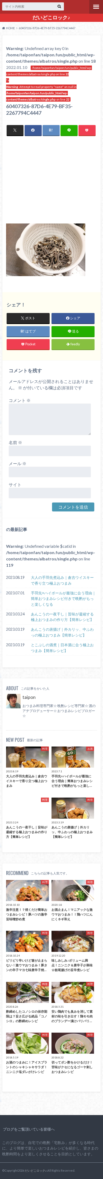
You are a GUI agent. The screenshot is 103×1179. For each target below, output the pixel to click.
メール (17, 463)
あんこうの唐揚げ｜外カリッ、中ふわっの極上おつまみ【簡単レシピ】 (62, 632)
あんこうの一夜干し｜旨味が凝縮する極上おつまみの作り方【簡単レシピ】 (62, 617)
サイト (15, 484)
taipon (29, 697)
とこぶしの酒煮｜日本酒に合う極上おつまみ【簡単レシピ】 (62, 648)
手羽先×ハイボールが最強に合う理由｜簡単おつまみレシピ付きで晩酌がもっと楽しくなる (63, 598)
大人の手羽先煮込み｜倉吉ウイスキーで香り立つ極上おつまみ (62, 580)
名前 (15, 442)
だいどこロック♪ (51, 17)
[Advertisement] (51, 183)
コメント (20, 400)
